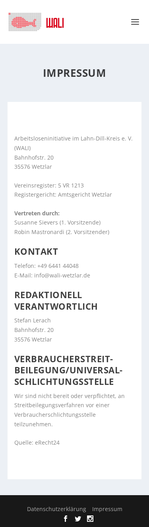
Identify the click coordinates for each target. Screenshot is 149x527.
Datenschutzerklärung (56, 509)
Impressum (107, 509)
